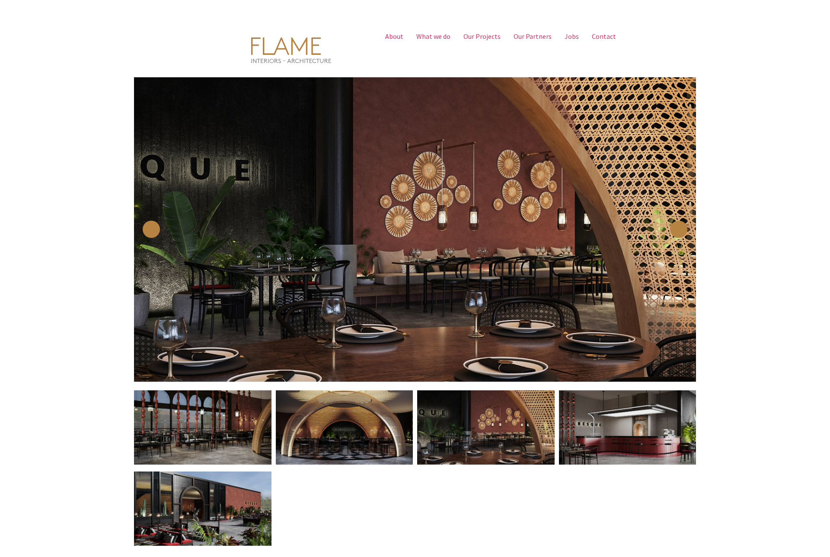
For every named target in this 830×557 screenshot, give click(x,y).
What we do (433, 36)
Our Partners (533, 36)
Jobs (572, 36)
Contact (604, 36)
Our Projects (482, 36)
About (394, 36)
